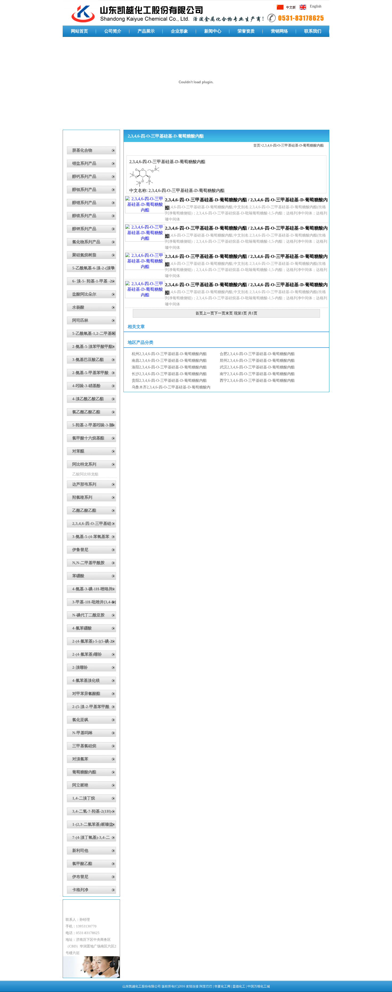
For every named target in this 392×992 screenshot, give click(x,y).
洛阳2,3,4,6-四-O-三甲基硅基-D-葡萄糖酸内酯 (169, 367)
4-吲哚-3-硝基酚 (86, 386)
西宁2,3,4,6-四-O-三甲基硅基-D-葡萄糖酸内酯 (257, 381)
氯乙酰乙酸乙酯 (86, 412)
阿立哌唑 (80, 785)
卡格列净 (80, 890)
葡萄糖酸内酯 (84, 772)
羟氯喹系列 (82, 497)
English (315, 6)
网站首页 (79, 31)
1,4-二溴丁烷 (83, 798)
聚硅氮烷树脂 (84, 255)
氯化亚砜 (80, 720)
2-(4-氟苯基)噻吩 (87, 654)
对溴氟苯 (80, 759)
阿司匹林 (80, 320)
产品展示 (146, 31)
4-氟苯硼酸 (82, 628)
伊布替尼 (80, 877)
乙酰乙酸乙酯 (84, 510)
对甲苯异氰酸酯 (86, 693)
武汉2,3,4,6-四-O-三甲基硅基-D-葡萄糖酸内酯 (257, 367)
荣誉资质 (246, 31)
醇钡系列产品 (84, 189)
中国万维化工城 (258, 986)
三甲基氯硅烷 (84, 746)
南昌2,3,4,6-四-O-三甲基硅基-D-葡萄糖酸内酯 (169, 361)
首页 (256, 145)
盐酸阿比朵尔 (84, 294)
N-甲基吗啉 (82, 733)
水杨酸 (78, 307)
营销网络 (279, 31)
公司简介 (112, 31)
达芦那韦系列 (84, 484)
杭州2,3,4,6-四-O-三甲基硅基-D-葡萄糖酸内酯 (169, 354)
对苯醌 (78, 451)
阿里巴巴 (205, 986)
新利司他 (80, 850)
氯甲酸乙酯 (82, 863)
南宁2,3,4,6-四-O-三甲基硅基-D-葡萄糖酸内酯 (257, 374)
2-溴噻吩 (80, 667)
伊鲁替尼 (80, 550)
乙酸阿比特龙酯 (85, 474)
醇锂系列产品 (84, 202)
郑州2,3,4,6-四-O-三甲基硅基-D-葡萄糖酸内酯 (257, 361)
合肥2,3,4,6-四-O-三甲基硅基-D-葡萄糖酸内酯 (257, 354)
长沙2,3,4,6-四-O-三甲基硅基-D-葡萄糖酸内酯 (169, 374)
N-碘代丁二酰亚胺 (88, 615)
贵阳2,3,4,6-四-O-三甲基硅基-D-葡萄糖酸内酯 (169, 381)
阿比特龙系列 (84, 464)
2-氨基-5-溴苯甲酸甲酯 (92, 346)
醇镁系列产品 (84, 216)
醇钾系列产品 (84, 229)
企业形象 (179, 31)
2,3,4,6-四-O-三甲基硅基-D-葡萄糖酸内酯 (293, 145)
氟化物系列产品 (86, 242)
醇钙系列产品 (84, 176)
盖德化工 (239, 986)
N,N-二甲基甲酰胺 (88, 563)
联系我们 (312, 31)
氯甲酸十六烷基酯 (88, 438)
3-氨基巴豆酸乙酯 (88, 359)
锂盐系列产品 (84, 163)
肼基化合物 (82, 150)
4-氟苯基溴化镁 (86, 680)
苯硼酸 (78, 576)
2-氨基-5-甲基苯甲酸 (90, 373)
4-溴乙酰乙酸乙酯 (88, 399)
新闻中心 (212, 31)
